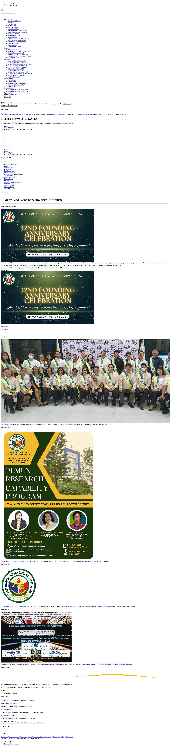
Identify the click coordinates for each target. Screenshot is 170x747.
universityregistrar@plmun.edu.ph (50, 737)
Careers (19, 723)
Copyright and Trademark (11, 744)
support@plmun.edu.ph (34, 737)
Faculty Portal (12, 80)
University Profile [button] (9, 19)
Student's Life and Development (17, 41)
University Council (9, 183)
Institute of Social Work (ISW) (16, 75)
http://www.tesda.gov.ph (7, 715)
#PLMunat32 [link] (5, 270)
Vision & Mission (13, 43)
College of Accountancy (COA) (17, 61)
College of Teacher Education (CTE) (18, 72)
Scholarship (7, 96)
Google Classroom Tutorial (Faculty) (18, 91)
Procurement (34, 723)
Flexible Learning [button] (9, 88)
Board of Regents (13, 27)
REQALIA (106, 114)
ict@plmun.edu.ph (22, 737)
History (10, 22)
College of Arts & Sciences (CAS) (17, 62)
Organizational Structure (14, 46)
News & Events (26, 723)
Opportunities (8, 93)
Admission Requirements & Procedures (19, 51)
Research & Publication (10, 94)
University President (13, 29)
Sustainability (8, 97)
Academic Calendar (11, 723)
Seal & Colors (12, 24)
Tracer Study (11, 86)
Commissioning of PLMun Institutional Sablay (14, 424)
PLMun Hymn (12, 25)
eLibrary (6, 99)
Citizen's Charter (12, 45)
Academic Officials (13, 33)
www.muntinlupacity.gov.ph (9, 703)
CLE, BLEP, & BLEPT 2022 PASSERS (12, 606)
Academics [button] (7, 59)
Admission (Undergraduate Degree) (18, 83)
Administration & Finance (95, 114)
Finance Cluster (12, 37)
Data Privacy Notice (13, 57)
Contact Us (41, 723)
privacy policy (67, 104)
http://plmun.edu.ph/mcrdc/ (8, 721)
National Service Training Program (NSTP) (20, 73)
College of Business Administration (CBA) (20, 64)
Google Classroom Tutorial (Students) (18, 89)
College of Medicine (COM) (16, 70)
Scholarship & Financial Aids (16, 53)
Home (6, 126)
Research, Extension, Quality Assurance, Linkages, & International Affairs (19, 39)
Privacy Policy (8, 743)
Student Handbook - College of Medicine (19, 56)
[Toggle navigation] (16, 13)
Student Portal (12, 81)
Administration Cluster (14, 35)
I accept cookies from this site (9, 105)
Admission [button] (7, 48)
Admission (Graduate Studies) (16, 85)
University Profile (6, 157)
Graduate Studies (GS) (14, 77)
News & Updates (9, 127)
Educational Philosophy (14, 21)
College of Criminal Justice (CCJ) (17, 65)
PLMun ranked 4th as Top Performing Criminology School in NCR (20, 664)
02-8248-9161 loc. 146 (10, 5)
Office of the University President (17, 32)
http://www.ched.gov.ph (7, 709)
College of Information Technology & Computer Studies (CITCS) (18, 68)
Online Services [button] (8, 78)
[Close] (1, 113)
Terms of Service (9, 741)
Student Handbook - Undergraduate (18, 54)
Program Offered (12, 49)
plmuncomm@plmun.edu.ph (12, 4)
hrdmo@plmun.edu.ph (67, 737)
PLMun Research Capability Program (11, 561)
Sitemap (3, 723)
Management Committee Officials (17, 30)
